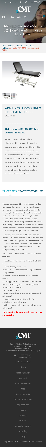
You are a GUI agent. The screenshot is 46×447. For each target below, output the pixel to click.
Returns (23, 420)
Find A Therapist (23, 394)
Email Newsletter (23, 383)
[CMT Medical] (23, 9)
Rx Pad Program (23, 426)
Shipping (23, 431)
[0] (42, 17)
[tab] (10, 191)
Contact (23, 378)
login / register (17, 17)
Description (9, 191)
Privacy (23, 415)
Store (11, 46)
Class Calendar (23, 372)
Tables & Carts (21, 46)
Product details (28, 191)
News (23, 410)
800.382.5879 (36, 2)
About (23, 367)
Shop (23, 436)
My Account (23, 404)
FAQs (23, 388)
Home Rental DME (23, 399)
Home (4, 46)
